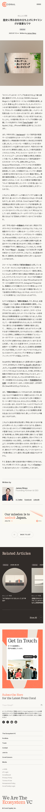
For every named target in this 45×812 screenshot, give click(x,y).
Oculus (21, 250)
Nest (13, 250)
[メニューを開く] (39, 4)
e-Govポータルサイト (32, 365)
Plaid (6, 304)
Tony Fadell (28, 122)
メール (23, 465)
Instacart (21, 135)
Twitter (37, 465)
